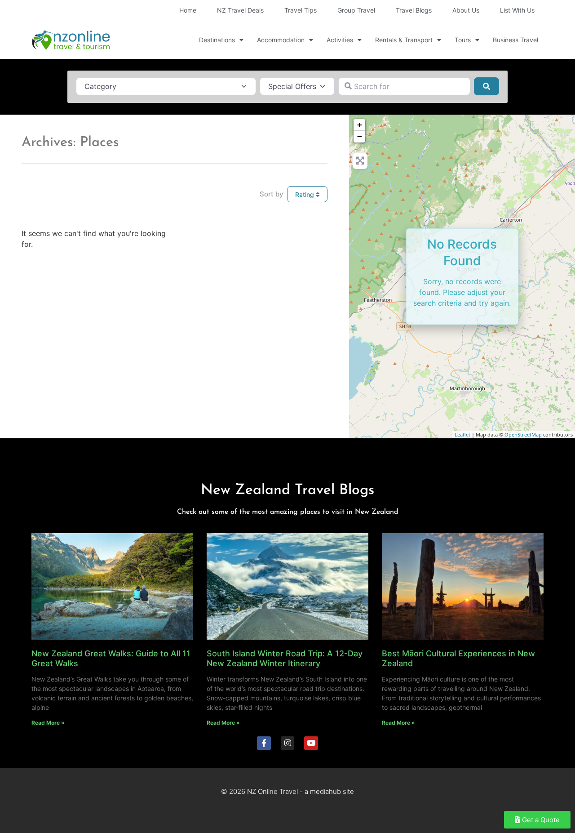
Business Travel (515, 40)
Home (187, 10)
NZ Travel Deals (240, 10)
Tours (463, 40)
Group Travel (356, 10)
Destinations (217, 40)
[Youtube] (311, 743)
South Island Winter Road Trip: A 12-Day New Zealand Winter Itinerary (285, 658)
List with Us (517, 10)
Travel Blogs (414, 10)
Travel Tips (300, 10)
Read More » (48, 722)
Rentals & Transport (404, 40)
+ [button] (359, 124)
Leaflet (462, 434)
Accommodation (281, 40)
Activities (340, 40)
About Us (465, 10)
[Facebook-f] (264, 743)
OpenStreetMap (523, 434)
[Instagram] (288, 743)
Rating (305, 194)
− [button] (359, 136)
